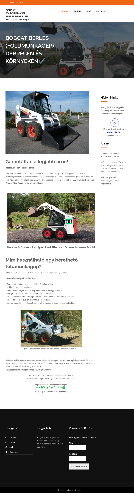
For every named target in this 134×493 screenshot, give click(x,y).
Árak (88, 11)
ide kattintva (113, 156)
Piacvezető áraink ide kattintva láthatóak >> (24, 183)
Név (71, 443)
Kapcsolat (101, 11)
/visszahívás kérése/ (114, 136)
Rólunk (77, 11)
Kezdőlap (64, 11)
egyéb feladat (27, 303)
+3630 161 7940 (16, 2)
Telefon (73, 454)
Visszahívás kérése (79, 466)
